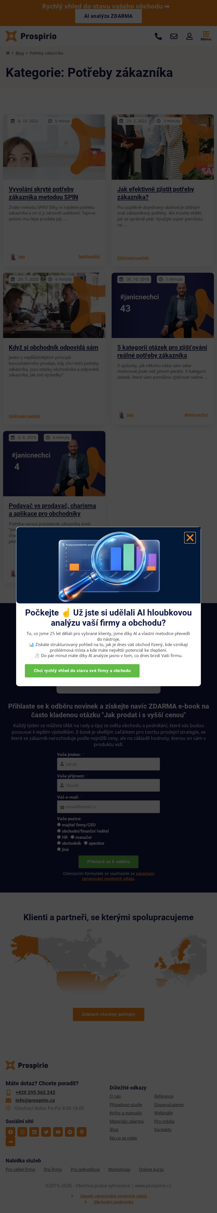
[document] (108, 606)
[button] (190, 538)
